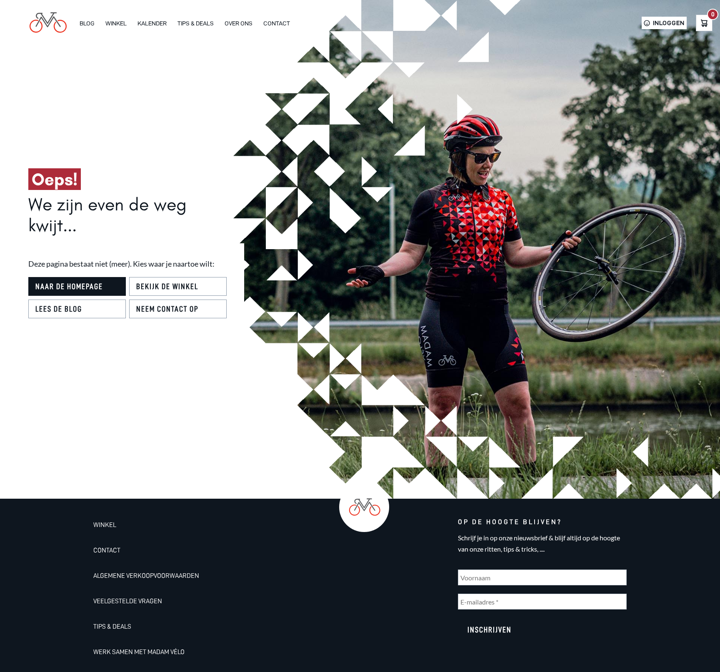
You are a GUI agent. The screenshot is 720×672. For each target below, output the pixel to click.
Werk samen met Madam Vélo (139, 652)
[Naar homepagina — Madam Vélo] (47, 23)
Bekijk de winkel (167, 286)
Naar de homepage (69, 286)
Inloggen (669, 23)
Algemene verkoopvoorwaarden (146, 575)
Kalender (152, 23)
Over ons (238, 23)
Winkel (116, 23)
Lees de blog (58, 309)
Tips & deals (196, 23)
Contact (276, 23)
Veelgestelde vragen (127, 601)
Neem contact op (167, 309)
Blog (87, 23)
